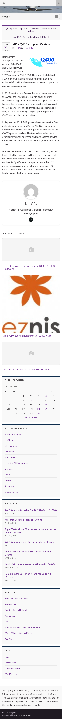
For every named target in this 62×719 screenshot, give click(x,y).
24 (38, 408)
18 (46, 404)
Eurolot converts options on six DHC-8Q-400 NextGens (28, 267)
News (25, 48)
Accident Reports (13, 434)
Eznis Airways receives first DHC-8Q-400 (26, 335)
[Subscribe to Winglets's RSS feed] (3, 2)
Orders (31, 48)
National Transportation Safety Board (22, 627)
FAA (6, 621)
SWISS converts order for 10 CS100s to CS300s (31, 510)
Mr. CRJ (18, 48)
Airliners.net (10, 604)
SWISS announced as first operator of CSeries (30, 541)
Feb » (34, 417)
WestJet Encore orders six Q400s (23, 519)
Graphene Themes (23, 715)
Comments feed (12, 668)
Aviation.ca (10, 615)
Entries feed (10, 662)
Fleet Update (11, 457)
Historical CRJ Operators (16, 463)
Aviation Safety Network (16, 610)
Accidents (9, 440)
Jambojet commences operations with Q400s (30, 564)
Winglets (7, 16)
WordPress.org (12, 674)
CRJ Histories (11, 446)
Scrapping (9, 486)
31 (38, 413)
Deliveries (9, 451)
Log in (7, 657)
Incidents (9, 469)
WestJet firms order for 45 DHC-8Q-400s (26, 369)
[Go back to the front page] (31, 9)
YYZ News (9, 639)
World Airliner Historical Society (19, 633)
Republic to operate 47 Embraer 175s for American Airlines (32, 29)
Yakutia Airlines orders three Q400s (29, 37)
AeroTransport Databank (16, 598)
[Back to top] (55, 712)
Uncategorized (11, 492)
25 (46, 408)
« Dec (27, 417)
